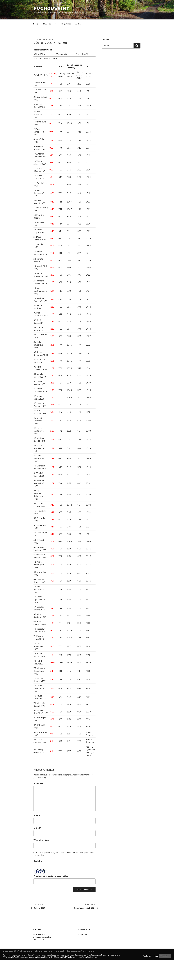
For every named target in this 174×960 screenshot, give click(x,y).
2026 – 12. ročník (50, 24)
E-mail (37, 828)
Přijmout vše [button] (165, 956)
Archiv (78, 24)
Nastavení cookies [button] (150, 956)
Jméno (37, 815)
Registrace (66, 24)
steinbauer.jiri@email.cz (42, 937)
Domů (35, 24)
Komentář (38, 783)
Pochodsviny (51, 8)
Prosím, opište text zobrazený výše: (50, 876)
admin (50, 39)
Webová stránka (41, 840)
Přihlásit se (82, 934)
